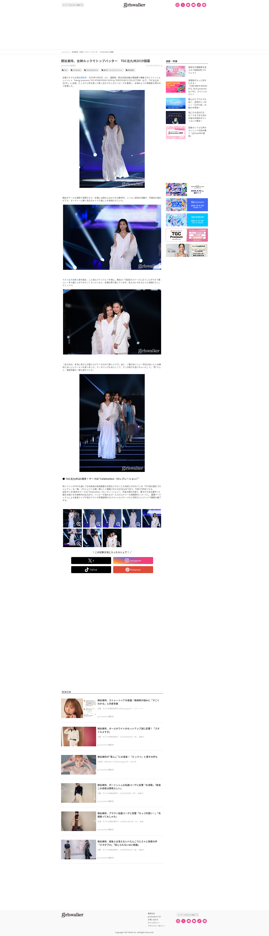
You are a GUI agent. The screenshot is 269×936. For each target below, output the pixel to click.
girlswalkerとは (154, 916)
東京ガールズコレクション (113, 70)
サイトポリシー (154, 923)
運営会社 (151, 913)
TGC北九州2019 (92, 70)
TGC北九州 (77, 70)
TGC (65, 70)
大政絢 (74, 279)
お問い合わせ (153, 919)
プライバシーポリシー (156, 926)
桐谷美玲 (131, 70)
